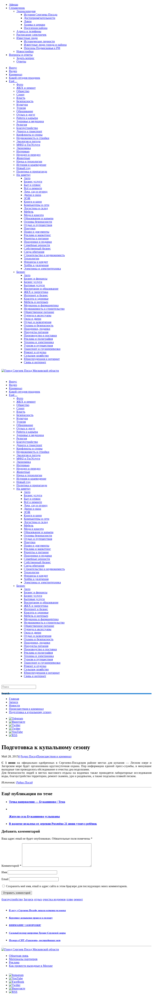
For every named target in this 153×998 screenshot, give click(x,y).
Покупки (29, 228)
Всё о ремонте (33, 188)
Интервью (22, 151)
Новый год (23, 168)
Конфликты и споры (29, 134)
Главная (14, 698)
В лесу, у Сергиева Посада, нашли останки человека (37, 910)
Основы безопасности (38, 221)
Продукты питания (36, 332)
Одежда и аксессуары (37, 315)
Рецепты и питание (36, 238)
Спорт (20, 94)
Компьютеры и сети (36, 205)
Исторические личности (39, 41)
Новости (14, 705)
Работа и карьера (27, 118)
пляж (69, 899)
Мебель (28, 211)
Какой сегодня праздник (24, 77)
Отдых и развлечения (37, 322)
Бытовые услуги (34, 285)
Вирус (13, 67)
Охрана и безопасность (38, 325)
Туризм (21, 108)
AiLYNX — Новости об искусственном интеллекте (50, 978)
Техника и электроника (39, 342)
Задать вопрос (25, 58)
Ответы (21, 61)
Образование (24, 111)
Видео (13, 71)
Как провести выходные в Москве (31, 965)
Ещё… (13, 81)
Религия (21, 124)
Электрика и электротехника (42, 268)
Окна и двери (32, 318)
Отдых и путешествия (38, 225)
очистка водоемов (54, 899)
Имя (4, 872)
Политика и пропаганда (31, 171)
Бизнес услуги (33, 181)
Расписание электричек (31, 34)
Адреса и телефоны (28, 31)
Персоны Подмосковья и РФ (42, 48)
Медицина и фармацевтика (41, 305)
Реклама (14, 962)
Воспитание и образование (41, 288)
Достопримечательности (39, 18)
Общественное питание (39, 312)
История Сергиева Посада (40, 14)
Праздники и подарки (38, 241)
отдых (38, 899)
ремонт (78, 899)
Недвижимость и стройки (32, 138)
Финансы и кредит (36, 261)
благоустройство (12, 899)
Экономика (23, 148)
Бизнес (20, 271)
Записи (13, 702)
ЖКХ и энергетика (36, 292)
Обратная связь (18, 955)
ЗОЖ (27, 198)
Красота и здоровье (36, 298)
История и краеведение (31, 164)
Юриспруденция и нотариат (42, 358)
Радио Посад (29, 756)
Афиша (13, 4)
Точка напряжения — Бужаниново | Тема (37, 801)
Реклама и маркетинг (37, 235)
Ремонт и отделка (35, 352)
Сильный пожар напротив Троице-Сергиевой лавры (37, 932)
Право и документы (36, 231)
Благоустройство (27, 128)
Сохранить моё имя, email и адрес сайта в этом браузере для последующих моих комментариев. (66, 886)
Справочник (17, 7)
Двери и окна (32, 195)
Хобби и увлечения (36, 265)
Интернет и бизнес (36, 295)
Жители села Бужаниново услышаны (34, 816)
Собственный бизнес (37, 248)
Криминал (15, 74)
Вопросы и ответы (21, 54)
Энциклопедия (25, 11)
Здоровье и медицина (30, 121)
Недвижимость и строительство (44, 308)
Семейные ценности (37, 245)
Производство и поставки (40, 335)
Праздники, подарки (37, 328)
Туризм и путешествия (38, 345)
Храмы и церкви (34, 24)
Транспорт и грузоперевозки (42, 348)
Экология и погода (28, 141)
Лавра (28, 21)
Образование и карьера (38, 218)
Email (4, 879)
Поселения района (35, 28)
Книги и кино (33, 201)
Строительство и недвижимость (44, 255)
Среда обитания (34, 251)
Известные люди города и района (45, 44)
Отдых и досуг (25, 114)
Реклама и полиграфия (38, 338)
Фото (19, 84)
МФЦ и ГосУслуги (28, 144)
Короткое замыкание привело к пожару (31, 917)
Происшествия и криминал (26, 708)
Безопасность (24, 101)
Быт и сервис (32, 184)
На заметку (23, 174)
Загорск (28, 899)
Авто (27, 178)
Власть (20, 97)
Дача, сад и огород (35, 191)
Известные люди (27, 38)
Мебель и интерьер (36, 302)
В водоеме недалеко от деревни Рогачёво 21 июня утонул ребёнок (53, 823)
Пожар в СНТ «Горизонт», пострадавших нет (34, 940)
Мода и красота (34, 215)
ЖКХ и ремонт (26, 87)
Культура (22, 104)
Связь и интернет (35, 362)
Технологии (31, 258)
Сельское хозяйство (36, 355)
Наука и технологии (29, 161)
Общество (22, 91)
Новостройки (25, 51)
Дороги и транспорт (29, 131)
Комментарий (11, 865)
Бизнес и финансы (35, 278)
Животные (23, 158)
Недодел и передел (28, 154)
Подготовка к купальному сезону (30, 712)
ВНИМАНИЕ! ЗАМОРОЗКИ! (25, 925)
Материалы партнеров (23, 959)
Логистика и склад (36, 208)
